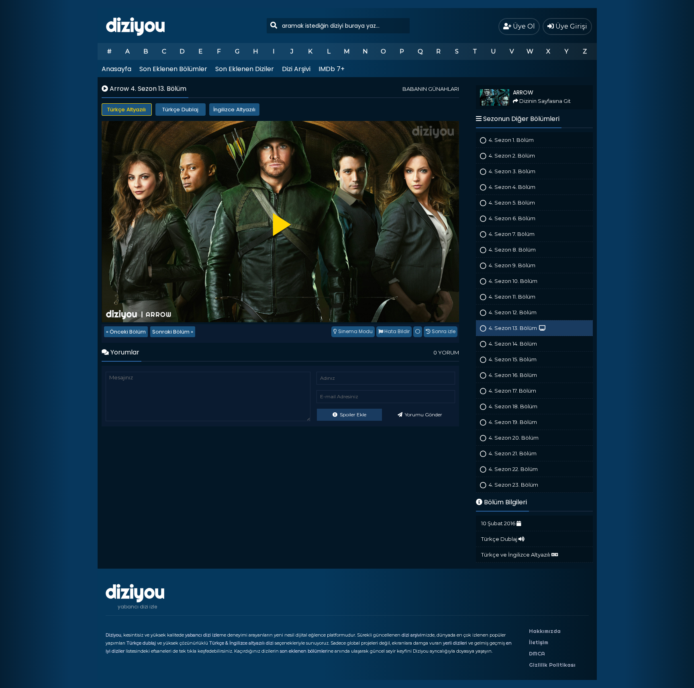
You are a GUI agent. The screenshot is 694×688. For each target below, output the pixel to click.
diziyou (135, 25)
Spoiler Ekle (352, 415)
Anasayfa (116, 69)
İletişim (538, 642)
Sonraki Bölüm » (172, 332)
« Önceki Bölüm (126, 332)
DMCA (537, 653)
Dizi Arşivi (296, 69)
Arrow (483, 89)
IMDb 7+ (331, 69)
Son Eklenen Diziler (244, 69)
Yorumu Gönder (423, 415)
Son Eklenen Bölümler (173, 69)
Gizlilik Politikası (552, 664)
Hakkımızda (545, 631)
